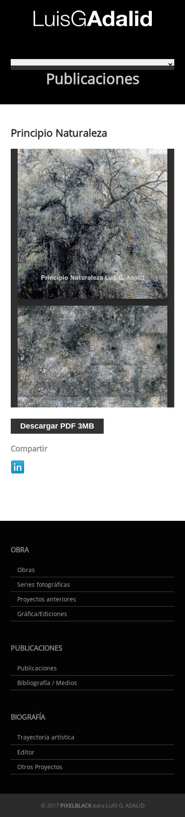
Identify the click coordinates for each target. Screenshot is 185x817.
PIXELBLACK (75, 805)
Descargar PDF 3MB (57, 426)
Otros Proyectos (39, 767)
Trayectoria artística (45, 737)
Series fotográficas (43, 584)
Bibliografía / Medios (47, 683)
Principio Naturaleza (59, 132)
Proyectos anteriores (46, 599)
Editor (25, 752)
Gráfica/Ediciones (42, 614)
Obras (26, 570)
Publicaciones (37, 668)
